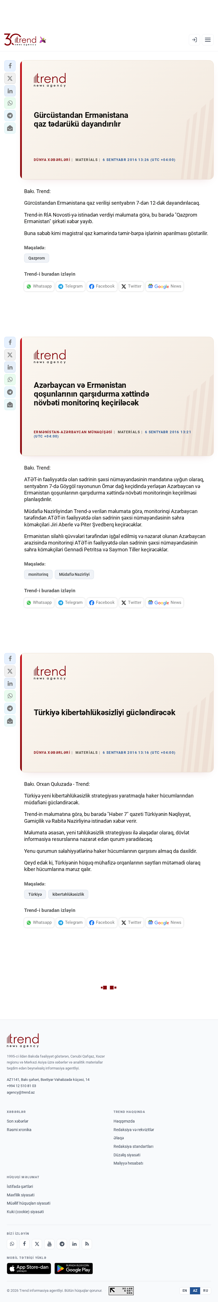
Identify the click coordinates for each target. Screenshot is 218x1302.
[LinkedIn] (74, 1244)
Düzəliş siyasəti (127, 1155)
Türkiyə (35, 894)
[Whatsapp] (12, 1244)
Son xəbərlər (17, 1121)
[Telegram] (62, 1244)
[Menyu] (208, 39)
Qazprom (36, 258)
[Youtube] (49, 1244)
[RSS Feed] (87, 1244)
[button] (10, 65)
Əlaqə (119, 1138)
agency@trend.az (21, 1092)
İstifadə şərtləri (20, 1186)
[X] (37, 1244)
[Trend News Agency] (23, 1040)
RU (205, 1291)
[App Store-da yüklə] (29, 1268)
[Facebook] (24, 1244)
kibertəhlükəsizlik (68, 894)
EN (185, 1291)
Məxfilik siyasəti (20, 1195)
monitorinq (38, 574)
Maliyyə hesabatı (128, 1163)
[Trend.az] (25, 40)
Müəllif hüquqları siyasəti (28, 1203)
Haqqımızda (124, 1121)
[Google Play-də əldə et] (73, 1268)
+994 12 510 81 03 (21, 1086)
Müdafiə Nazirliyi (74, 574)
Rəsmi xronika (19, 1129)
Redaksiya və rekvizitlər (134, 1129)
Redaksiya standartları (133, 1146)
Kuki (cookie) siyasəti (25, 1211)
